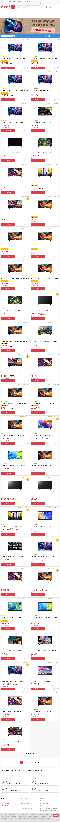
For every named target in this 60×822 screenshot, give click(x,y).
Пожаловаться (5, 805)
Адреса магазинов (18, 1)
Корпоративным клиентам (47, 801)
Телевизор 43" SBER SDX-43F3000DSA (41, 122)
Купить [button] (9, 68)
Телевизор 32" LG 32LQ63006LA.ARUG (11, 526)
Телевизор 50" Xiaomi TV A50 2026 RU (41, 587)
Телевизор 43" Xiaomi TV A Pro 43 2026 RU (42, 556)
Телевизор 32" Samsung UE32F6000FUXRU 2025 (14, 465)
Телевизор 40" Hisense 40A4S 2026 (10, 373)
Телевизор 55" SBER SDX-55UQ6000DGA (12, 651)
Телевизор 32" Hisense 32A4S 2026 (10, 215)
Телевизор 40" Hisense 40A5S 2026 (40, 435)
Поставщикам (27, 1)
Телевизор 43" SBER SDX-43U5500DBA (11, 311)
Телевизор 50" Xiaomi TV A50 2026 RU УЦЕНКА (14, 341)
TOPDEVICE (36, 770)
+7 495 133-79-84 (6, 798)
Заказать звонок (5, 801)
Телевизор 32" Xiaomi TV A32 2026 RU (41, 90)
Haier (3, 770)
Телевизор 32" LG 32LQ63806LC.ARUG (11, 496)
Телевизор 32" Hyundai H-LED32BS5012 (11, 152)
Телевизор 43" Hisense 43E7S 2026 (40, 681)
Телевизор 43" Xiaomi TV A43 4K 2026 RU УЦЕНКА (44, 279)
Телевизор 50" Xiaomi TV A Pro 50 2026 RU (12, 681)
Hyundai (14, 770)
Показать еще (30, 753)
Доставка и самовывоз (27, 803)
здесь (3, 820)
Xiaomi (42, 770)
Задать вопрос (5, 803)
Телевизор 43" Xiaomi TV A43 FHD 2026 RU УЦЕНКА (45, 215)
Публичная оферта (45, 805)
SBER (29, 770)
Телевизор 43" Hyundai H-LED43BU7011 (11, 587)
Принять (55, 815)
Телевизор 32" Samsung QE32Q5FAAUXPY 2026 (43, 526)
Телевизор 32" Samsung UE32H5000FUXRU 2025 (44, 341)
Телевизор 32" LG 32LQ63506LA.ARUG (41, 496)
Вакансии (42, 798)
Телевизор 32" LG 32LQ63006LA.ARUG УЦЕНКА (43, 183)
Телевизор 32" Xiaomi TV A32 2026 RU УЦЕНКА (13, 58)
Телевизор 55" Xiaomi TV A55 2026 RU (41, 711)
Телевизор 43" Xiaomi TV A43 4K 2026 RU (42, 465)
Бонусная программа (26, 808)
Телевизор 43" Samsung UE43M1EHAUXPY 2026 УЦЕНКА (13, 618)
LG (19, 770)
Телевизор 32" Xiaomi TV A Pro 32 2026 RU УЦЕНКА (44, 58)
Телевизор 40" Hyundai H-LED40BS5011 (41, 373)
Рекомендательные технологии (48, 810)
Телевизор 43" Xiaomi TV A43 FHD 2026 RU (12, 435)
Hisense (8, 770)
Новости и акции (25, 798)
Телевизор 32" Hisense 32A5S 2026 (40, 311)
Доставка (10, 1)
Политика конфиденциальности (48, 808)
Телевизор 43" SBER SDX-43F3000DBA (41, 152)
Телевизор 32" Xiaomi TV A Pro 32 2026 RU (12, 122)
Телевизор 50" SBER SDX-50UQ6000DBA (12, 556)
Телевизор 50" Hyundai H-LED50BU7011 (11, 711)
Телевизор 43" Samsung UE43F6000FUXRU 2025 (44, 617)
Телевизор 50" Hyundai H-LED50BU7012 (11, 742)
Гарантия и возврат (26, 805)
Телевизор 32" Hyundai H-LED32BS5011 (11, 183)
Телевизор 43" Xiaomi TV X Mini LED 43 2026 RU (43, 651)
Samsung (24, 770)
